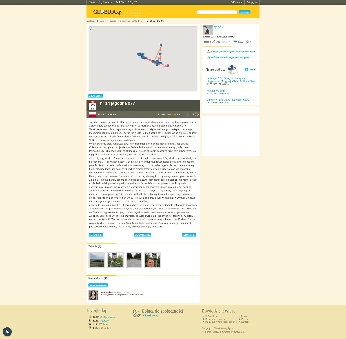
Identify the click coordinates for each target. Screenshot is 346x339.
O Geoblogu (211, 316)
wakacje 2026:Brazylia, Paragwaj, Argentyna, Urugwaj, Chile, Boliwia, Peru (231, 80)
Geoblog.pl (91, 21)
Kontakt (245, 321)
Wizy (131, 2)
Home (92, 2)
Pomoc (245, 319)
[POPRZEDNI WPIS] (188, 117)
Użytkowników (107, 317)
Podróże (120, 2)
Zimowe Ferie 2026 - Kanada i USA (228, 99)
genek (102, 21)
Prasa (244, 316)
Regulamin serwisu (215, 319)
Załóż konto (237, 2)
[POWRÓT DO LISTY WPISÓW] (193, 117)
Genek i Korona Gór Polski (131, 21)
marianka (106, 292)
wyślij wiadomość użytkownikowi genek (230, 57)
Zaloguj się (252, 2)
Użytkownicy (105, 2)
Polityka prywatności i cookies (221, 321)
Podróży (104, 320)
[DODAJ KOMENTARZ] (98, 287)
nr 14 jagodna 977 (155, 21)
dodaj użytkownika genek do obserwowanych (233, 51)
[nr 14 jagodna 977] (96, 269)
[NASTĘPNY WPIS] (197, 117)
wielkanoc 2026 (216, 90)
